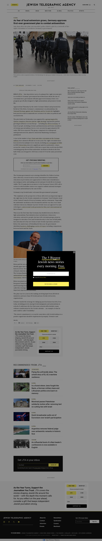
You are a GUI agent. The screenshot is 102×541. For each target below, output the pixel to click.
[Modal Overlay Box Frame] (51, 270)
